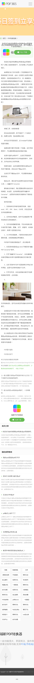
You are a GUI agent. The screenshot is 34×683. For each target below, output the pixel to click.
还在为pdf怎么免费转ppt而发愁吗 (19, 365)
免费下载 (18, 420)
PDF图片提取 (8, 350)
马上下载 (23, 52)
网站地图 (26, 672)
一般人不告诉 (19, 368)
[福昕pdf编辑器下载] (17, 21)
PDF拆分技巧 (8, 354)
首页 (4, 38)
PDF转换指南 (12, 38)
